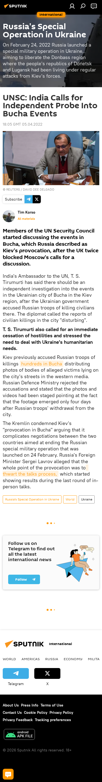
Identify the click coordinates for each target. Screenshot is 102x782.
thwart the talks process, (45, 470)
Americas (30, 658)
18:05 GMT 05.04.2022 (22, 124)
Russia (51, 658)
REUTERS (13, 189)
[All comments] (8, 774)
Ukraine (86, 499)
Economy (73, 658)
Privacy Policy (61, 712)
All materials (26, 219)
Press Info (29, 705)
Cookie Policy (35, 712)
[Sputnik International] (16, 8)
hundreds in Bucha (41, 364)
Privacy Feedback (18, 719)
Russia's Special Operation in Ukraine (32, 499)
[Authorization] (72, 6)
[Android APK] (19, 735)
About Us (11, 705)
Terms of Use (52, 705)
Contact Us (12, 712)
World (70, 499)
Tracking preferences (53, 719)
